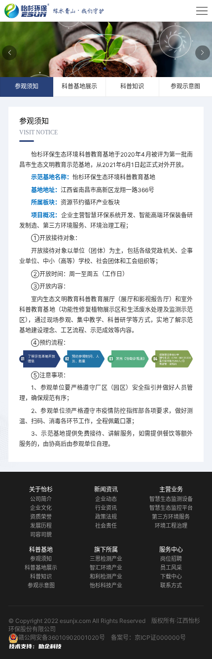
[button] (106, 69)
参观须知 (41, 558)
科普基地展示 (41, 567)
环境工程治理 (171, 525)
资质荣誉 (41, 516)
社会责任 (106, 525)
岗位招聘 (171, 558)
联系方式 (171, 585)
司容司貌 (41, 534)
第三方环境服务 (171, 516)
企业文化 (41, 507)
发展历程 (41, 525)
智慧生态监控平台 (171, 507)
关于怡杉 (41, 489)
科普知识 (41, 576)
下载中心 (171, 576)
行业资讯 (106, 507)
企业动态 (106, 498)
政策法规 (106, 516)
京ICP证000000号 (160, 637)
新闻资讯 (106, 489)
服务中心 (171, 549)
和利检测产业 (106, 576)
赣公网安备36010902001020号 (61, 637)
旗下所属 (106, 549)
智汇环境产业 (106, 567)
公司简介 (41, 498)
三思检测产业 (106, 558)
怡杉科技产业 (106, 585)
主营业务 (171, 489)
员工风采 (171, 567)
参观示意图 (41, 585)
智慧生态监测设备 (171, 498)
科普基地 (41, 549)
